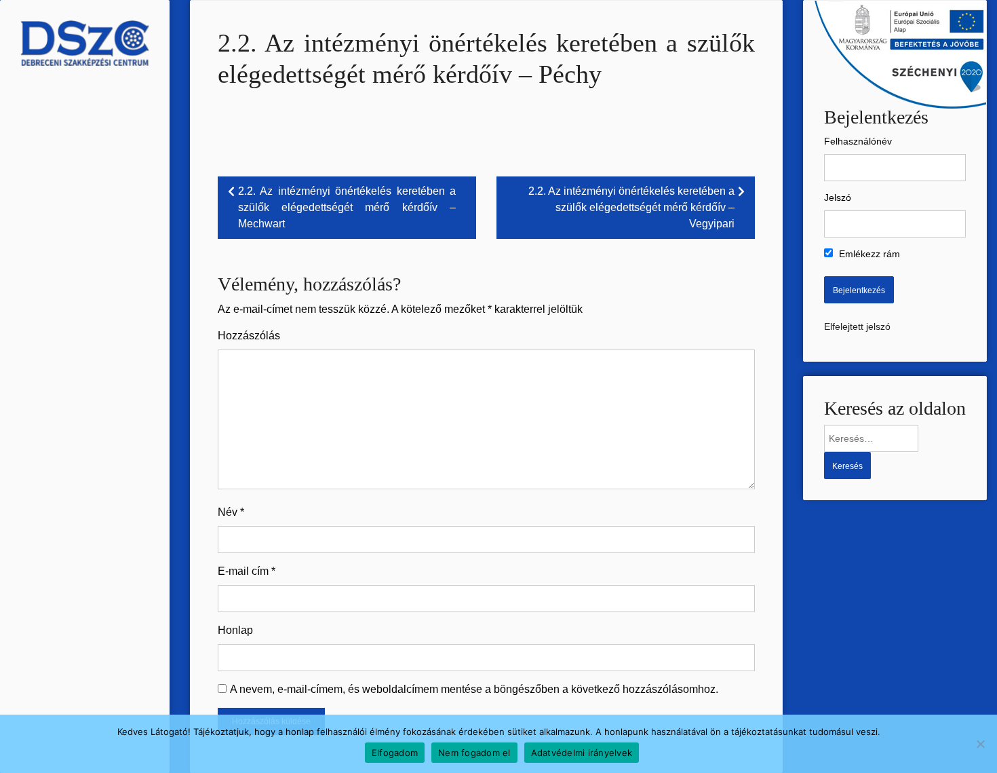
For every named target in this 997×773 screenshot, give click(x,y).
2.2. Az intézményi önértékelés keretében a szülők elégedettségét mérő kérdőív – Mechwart (347, 207)
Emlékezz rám (868, 253)
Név (231, 512)
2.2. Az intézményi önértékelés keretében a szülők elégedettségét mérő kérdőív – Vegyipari (631, 207)
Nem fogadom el (474, 752)
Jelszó (837, 197)
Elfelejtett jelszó (857, 326)
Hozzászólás (249, 335)
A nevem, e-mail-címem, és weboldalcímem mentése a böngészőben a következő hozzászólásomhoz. (474, 689)
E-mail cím (246, 571)
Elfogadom (395, 752)
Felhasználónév (858, 141)
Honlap (235, 630)
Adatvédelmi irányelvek (582, 752)
